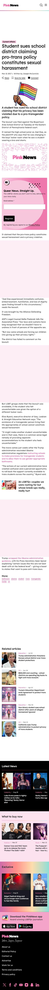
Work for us (7, 965)
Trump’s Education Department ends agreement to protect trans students (32, 692)
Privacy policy (8, 974)
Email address (12, 201)
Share (7, 78)
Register (9, 218)
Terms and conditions (12, 969)
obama (14, 579)
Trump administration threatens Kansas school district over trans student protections (31, 658)
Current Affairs (9, 42)
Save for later (20, 78)
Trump (4, 581)
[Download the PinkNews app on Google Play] (25, 926)
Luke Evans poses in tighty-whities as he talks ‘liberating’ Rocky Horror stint (15, 798)
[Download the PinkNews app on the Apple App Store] (9, 926)
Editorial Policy (9, 951)
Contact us (7, 956)
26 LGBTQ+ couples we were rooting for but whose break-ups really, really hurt (31, 486)
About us (6, 947)
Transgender (36, 579)
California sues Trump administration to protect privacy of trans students (32, 727)
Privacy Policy (34, 225)
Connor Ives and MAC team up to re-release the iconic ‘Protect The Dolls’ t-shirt (15, 848)
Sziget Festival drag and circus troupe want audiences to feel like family (16, 898)
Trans (28, 579)
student (21, 579)
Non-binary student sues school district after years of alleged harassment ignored (31, 709)
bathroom (6, 579)
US (9, 581)
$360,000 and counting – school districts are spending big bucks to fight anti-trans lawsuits (32, 675)
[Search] (41, 5)
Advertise (6, 960)
